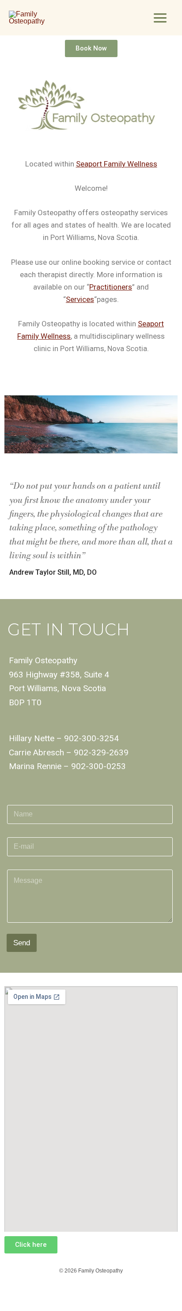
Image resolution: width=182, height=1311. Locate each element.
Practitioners (110, 286)
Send (21, 943)
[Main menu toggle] (160, 18)
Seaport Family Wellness (116, 163)
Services (80, 299)
